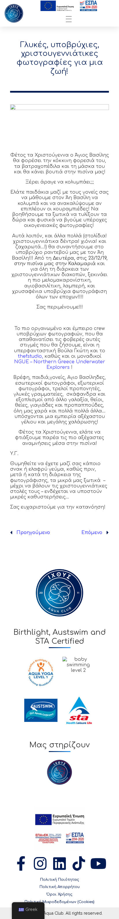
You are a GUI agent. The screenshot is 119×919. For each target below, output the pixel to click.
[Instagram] (40, 863)
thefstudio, (30, 356)
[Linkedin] (59, 863)
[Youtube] (98, 863)
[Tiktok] (79, 863)
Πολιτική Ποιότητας (59, 880)
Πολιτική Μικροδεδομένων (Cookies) (59, 902)
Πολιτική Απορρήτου (60, 887)
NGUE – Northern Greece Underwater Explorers (59, 364)
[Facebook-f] (21, 863)
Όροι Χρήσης (59, 894)
